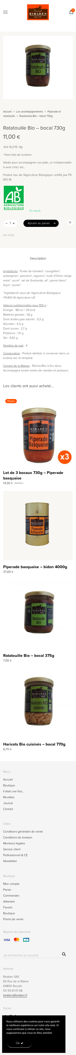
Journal (8, 803)
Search (63, 953)
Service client (11, 849)
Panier (7, 890)
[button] (70, 222)
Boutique (9, 785)
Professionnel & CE (15, 855)
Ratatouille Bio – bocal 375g (28, 655)
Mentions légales (14, 843)
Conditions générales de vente (23, 831)
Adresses (9, 901)
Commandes (11, 895)
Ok (18, 1043)
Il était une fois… (13, 791)
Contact (8, 809)
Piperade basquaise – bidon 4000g (35, 567)
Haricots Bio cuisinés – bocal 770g (34, 744)
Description (38, 258)
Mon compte (11, 884)
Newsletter (10, 861)
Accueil (7, 111)
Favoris (7, 907)
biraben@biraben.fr (15, 995)
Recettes (8, 797)
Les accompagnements (29, 111)
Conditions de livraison (17, 837)
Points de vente (13, 919)
